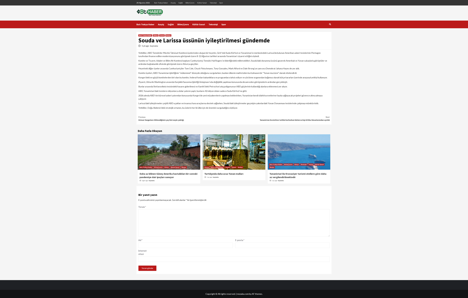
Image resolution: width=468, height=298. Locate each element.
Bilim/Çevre (190, 3)
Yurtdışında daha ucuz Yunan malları (224, 173)
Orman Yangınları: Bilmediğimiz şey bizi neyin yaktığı (161, 118)
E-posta (239, 240)
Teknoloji (213, 3)
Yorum (142, 207)
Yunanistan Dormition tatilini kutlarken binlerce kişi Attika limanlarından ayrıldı (295, 118)
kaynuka (154, 45)
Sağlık (180, 3)
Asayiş (173, 3)
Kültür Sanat (202, 3)
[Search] (330, 24)
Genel (162, 35)
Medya (168, 35)
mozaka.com (243, 294)
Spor (221, 3)
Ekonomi (304, 164)
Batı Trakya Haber (161, 3)
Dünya (156, 35)
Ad (140, 240)
